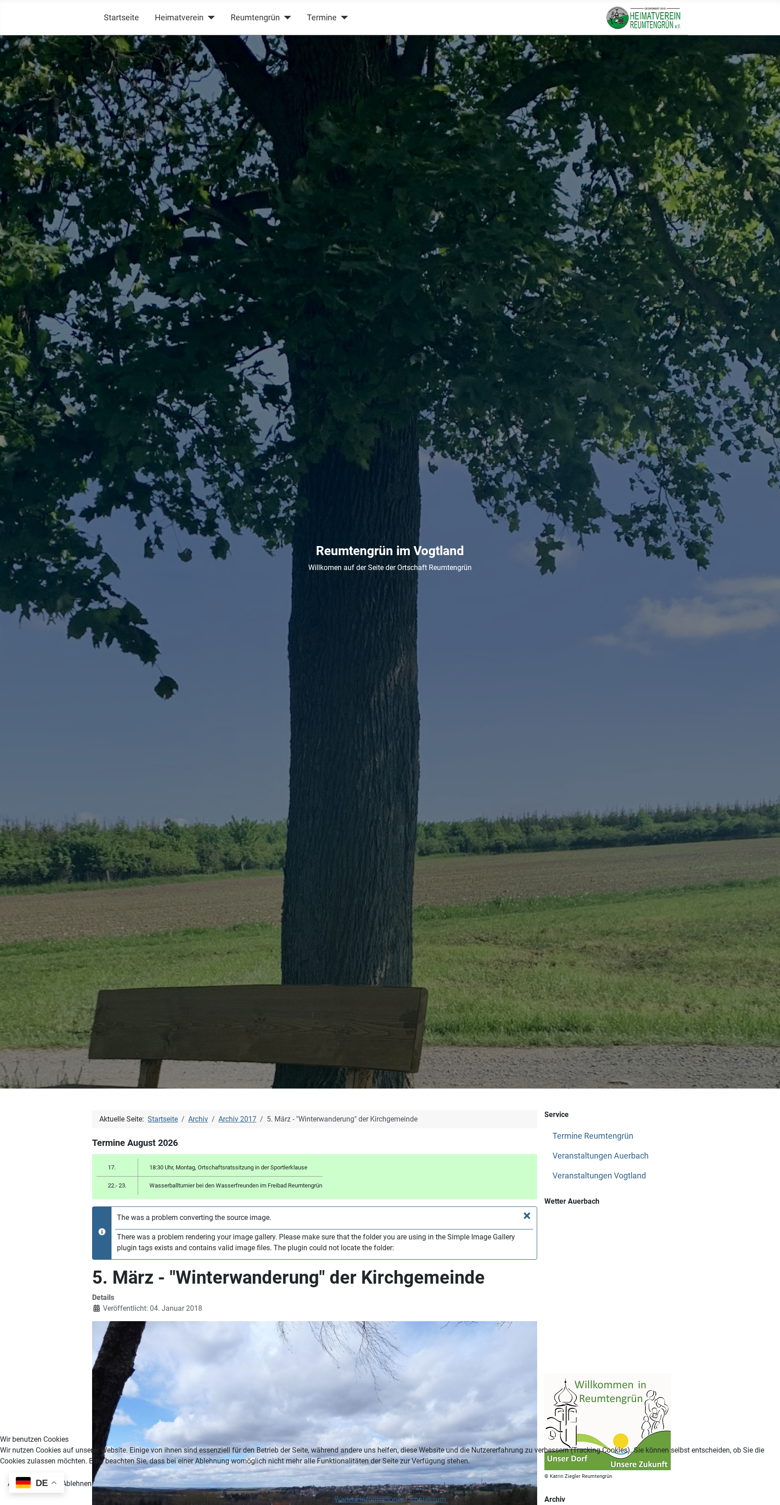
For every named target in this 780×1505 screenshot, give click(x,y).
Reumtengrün (255, 17)
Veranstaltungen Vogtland (599, 1175)
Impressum (428, 1499)
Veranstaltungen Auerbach (600, 1155)
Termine (322, 17)
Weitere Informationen (369, 1499)
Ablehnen (77, 1483)
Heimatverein (179, 17)
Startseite (121, 17)
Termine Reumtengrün (592, 1135)
